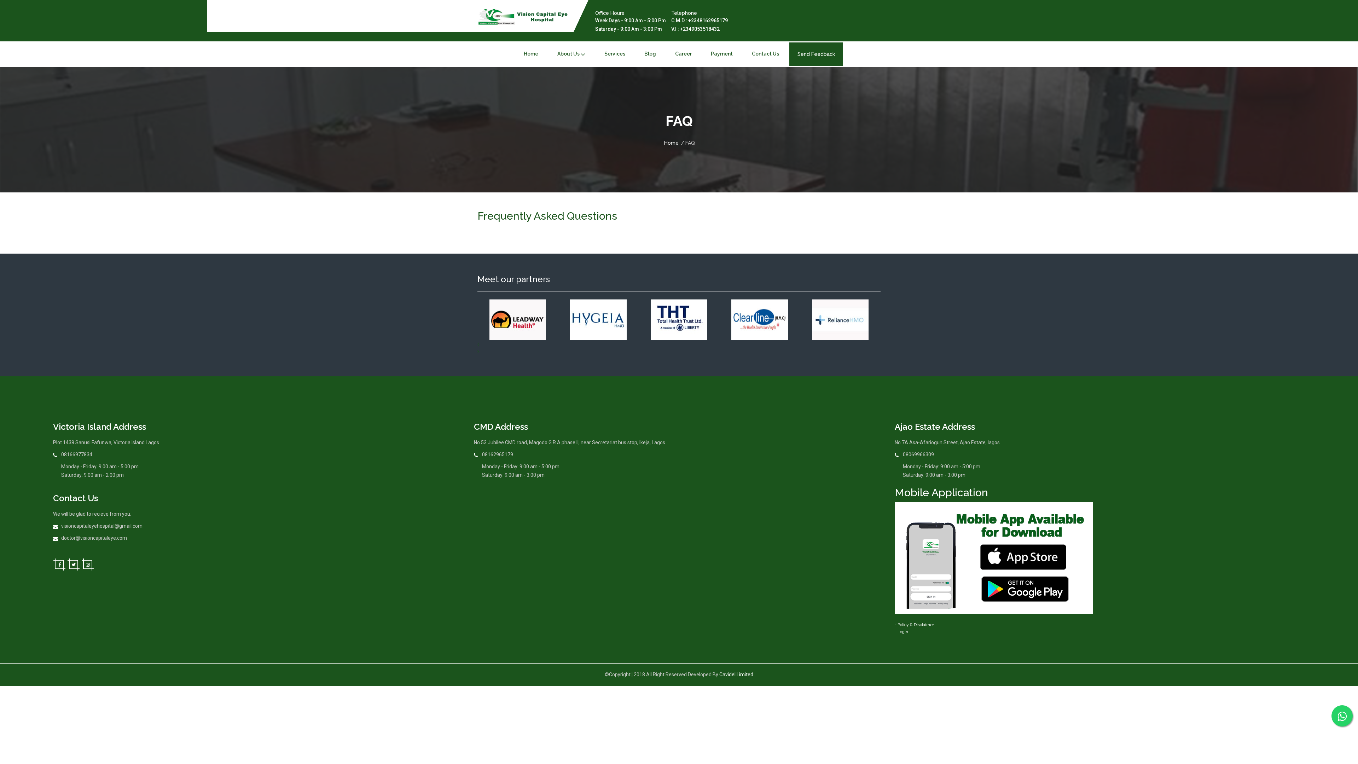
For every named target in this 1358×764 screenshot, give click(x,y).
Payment (722, 54)
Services (614, 54)
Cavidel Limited (736, 674)
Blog (650, 54)
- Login (901, 631)
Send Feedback (816, 54)
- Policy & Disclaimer (914, 624)
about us (568, 54)
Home (671, 143)
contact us (765, 54)
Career (683, 54)
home (531, 54)
